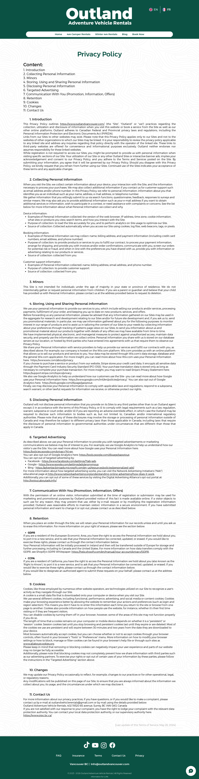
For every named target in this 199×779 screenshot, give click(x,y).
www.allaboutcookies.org (38, 643)
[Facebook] (112, 745)
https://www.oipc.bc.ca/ (37, 715)
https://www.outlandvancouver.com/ (82, 124)
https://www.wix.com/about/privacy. (52, 360)
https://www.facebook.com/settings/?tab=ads (69, 461)
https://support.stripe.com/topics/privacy (47, 373)
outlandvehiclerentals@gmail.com (72, 702)
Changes (32, 106)
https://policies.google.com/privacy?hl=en (48, 451)
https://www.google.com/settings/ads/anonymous (69, 464)
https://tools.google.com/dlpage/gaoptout (104, 454)
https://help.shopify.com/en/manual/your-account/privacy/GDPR (110, 551)
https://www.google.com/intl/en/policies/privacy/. (98, 379)
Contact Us (118, 755)
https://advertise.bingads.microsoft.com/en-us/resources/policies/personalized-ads (84, 467)
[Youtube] (95, 745)
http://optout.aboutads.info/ (39, 480)
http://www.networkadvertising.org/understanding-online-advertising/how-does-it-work (100, 474)
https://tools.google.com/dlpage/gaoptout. (67, 382)
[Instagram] (104, 745)
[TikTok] (86, 745)
